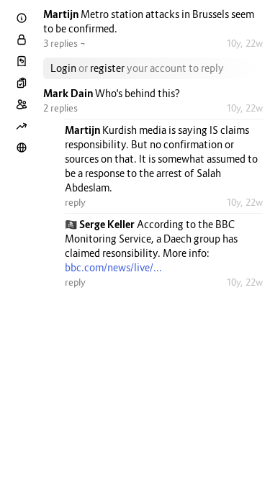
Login (63, 68)
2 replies (60, 108)
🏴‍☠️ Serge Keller (101, 224)
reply (75, 202)
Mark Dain (69, 93)
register (107, 68)
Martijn (62, 14)
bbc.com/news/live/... (113, 267)
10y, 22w (244, 43)
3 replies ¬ (64, 43)
